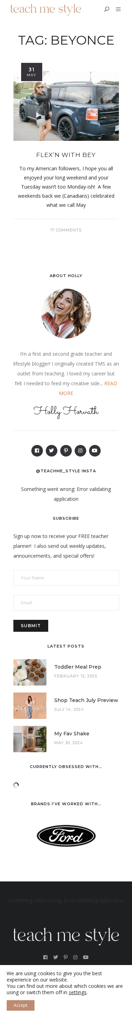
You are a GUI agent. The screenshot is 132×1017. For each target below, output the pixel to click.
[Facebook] (37, 451)
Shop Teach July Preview (86, 700)
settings (78, 992)
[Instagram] (80, 451)
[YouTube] (95, 451)
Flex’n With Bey (66, 154)
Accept (20, 1005)
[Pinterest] (66, 451)
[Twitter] (51, 451)
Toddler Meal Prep (77, 667)
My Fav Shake (71, 733)
